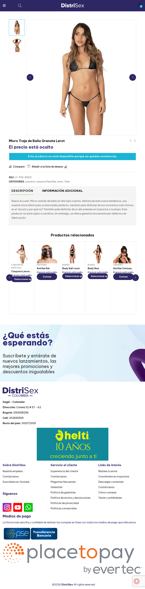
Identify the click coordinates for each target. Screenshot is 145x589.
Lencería (30, 181)
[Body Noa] (98, 253)
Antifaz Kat (43, 268)
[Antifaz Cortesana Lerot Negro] (123, 253)
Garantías (56, 487)
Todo (67, 181)
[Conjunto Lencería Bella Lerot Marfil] (21, 253)
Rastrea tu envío (107, 471)
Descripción (22, 190)
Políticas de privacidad (65, 503)
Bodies (65, 265)
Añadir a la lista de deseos (47, 166)
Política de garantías (63, 492)
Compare (19, 166)
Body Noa (93, 268)
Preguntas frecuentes (63, 481)
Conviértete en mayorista (113, 476)
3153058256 (21, 412)
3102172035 (29, 423)
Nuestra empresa (13, 471)
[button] (139, 5)
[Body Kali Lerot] (72, 253)
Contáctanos (11, 476)
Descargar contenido (111, 481)
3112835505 (16, 418)
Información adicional (62, 190)
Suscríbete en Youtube (16, 481)
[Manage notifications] (137, 581)
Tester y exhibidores (110, 497)
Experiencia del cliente (64, 471)
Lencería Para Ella (46, 181)
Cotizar (47, 276)
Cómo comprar (107, 492)
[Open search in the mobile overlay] (20, 5)
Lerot (60, 181)
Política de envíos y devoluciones (71, 497)
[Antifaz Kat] (47, 253)
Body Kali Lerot (71, 268)
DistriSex (42, 265)
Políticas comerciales (64, 508)
